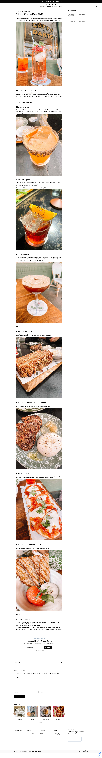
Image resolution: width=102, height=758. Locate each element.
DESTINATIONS (43, 6)
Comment (17, 677)
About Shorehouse (30, 751)
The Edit (60, 6)
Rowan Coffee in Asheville (33, 718)
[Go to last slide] (14, 713)
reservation (30, 93)
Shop (41, 733)
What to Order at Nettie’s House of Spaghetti (45, 718)
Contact (56, 735)
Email (41, 692)
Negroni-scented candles (30, 187)
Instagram (57, 734)
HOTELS (49, 6)
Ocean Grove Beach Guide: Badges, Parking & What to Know (72, 15)
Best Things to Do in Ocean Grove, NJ (72, 21)
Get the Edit (85, 739)
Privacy (56, 737)
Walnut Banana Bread (19, 663)
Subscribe (47, 647)
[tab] (37, 722)
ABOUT (56, 732)
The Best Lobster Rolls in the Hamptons (59, 718)
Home (24, 751)
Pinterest (56, 733)
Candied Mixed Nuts (59, 663)
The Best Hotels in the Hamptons (20, 718)
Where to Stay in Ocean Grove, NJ (82, 14)
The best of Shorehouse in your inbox (50, 1)
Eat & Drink (54, 6)
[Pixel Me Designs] (85, 751)
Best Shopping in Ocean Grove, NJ (82, 21)
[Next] (63, 713)
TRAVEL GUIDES (30, 733)
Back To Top (37, 751)
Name (16, 692)
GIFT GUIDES (43, 732)
